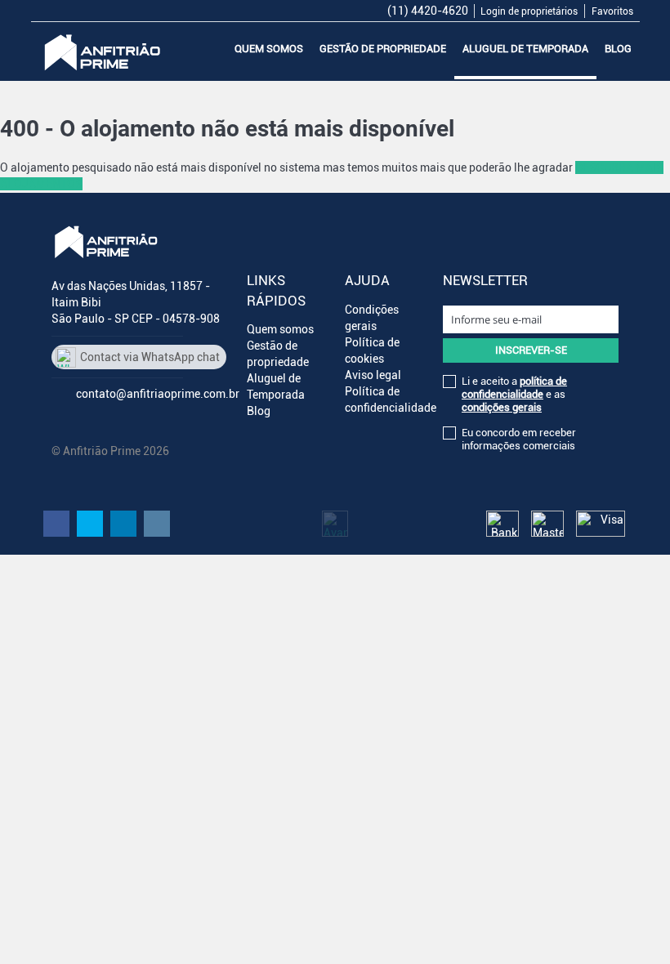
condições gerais (502, 407)
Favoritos (612, 11)
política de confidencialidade (514, 387)
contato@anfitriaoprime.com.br (157, 393)
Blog (618, 48)
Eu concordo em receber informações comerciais (519, 439)
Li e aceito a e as (514, 394)
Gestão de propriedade (382, 48)
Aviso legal (373, 375)
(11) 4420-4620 (427, 10)
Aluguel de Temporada (525, 48)
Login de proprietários (529, 11)
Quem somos (268, 48)
